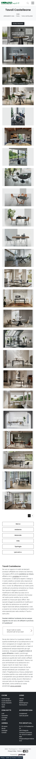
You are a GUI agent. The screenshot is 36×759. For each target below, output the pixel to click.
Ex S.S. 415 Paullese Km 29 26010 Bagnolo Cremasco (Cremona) (26, 729)
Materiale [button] (18, 535)
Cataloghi (4, 730)
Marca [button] (18, 524)
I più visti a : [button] (18, 552)
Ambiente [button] (18, 530)
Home (17, 14)
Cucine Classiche (7, 703)
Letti (3, 713)
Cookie (8, 757)
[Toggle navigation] (32, 2)
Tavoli (18, 16)
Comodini (4, 717)
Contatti (4, 732)
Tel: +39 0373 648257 (25, 734)
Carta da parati (23, 715)
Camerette (5, 715)
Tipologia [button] (18, 546)
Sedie (3, 707)
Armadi (4, 719)
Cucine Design (6, 698)
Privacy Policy (12, 751)
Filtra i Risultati (18, 23)
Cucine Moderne (6, 700)
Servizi (3, 728)
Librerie (21, 698)
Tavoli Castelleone (27, 16)
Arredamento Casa (9, 16)
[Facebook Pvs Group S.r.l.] (24, 751)
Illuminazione (23, 705)
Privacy (3, 757)
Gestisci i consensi (17, 757)
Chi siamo (4, 726)
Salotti (21, 700)
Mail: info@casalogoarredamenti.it (26, 738)
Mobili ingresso (23, 703)
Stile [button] (18, 541)
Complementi (23, 713)
